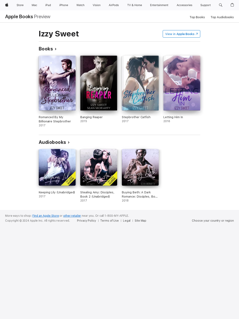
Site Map (140, 220)
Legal (126, 220)
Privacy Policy (86, 220)
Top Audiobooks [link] (222, 17)
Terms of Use (109, 220)
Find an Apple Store (45, 215)
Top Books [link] (197, 17)
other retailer (72, 215)
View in (179, 34)
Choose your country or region (213, 220)
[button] (220, 5)
